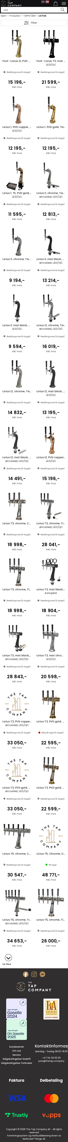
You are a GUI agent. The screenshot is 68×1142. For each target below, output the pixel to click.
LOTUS (42, 15)
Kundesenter (16, 1046)
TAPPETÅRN (29, 15)
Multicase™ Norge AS (34, 1138)
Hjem (3, 15)
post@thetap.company (51, 1061)
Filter (34, 23)
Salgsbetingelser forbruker (16, 1063)
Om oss (16, 1050)
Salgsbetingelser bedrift (17, 1058)
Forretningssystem (17, 1135)
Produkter (15, 15)
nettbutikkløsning (41, 1135)
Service (16, 1055)
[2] (6, 956)
